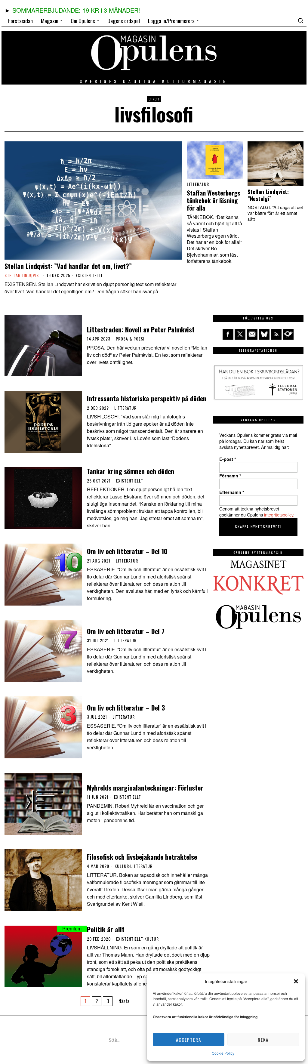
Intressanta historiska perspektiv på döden (146, 398)
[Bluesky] (264, 334)
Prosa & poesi (130, 339)
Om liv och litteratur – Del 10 (127, 551)
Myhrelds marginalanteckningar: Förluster (145, 787)
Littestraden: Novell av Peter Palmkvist (141, 329)
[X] (240, 334)
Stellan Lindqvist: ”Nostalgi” (268, 195)
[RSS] (276, 334)
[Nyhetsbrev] (288, 334)
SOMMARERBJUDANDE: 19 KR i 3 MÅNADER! (76, 10)
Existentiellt (89, 275)
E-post (227, 459)
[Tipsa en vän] (252, 334)
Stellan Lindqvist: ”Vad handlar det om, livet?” (68, 266)
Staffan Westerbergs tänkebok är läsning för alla (213, 200)
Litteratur (198, 184)
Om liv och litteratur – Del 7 (126, 631)
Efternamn (231, 492)
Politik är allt (106, 929)
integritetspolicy (278, 514)
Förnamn (230, 476)
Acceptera (188, 1039)
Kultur (122, 866)
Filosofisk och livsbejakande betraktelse (142, 857)
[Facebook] (228, 334)
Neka (263, 1039)
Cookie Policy (223, 1053)
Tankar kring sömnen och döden (130, 471)
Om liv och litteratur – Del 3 (126, 707)
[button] (296, 981)
